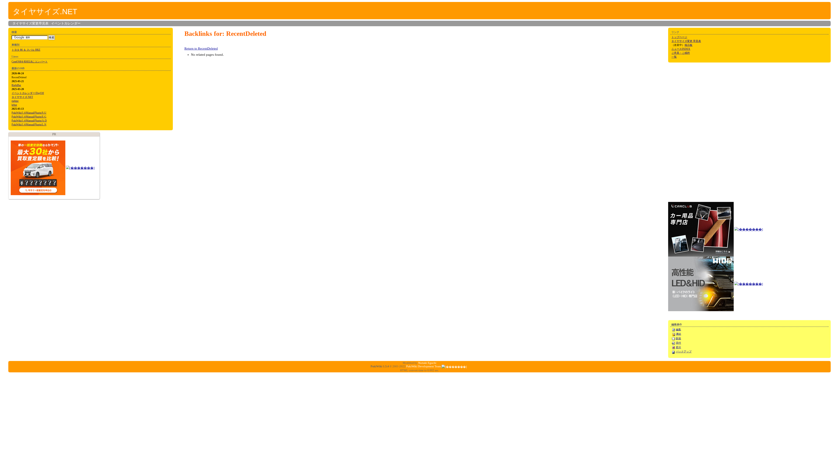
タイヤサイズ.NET (45, 11)
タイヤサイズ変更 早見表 (686, 41)
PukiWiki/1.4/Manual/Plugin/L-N (29, 124)
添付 (678, 342)
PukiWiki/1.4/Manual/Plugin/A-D (29, 120)
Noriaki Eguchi (427, 362)
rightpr (15, 100)
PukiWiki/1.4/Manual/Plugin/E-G (29, 116)
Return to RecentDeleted (201, 48)
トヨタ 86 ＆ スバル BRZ (26, 49)
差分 (678, 347)
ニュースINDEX (680, 48)
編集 (678, 329)
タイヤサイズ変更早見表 (30, 23)
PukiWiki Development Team (423, 366)
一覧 (674, 56)
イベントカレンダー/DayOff (28, 93)
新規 (678, 338)
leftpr (14, 104)
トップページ (679, 37)
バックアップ (684, 351)
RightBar (16, 85)
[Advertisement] (685, 131)
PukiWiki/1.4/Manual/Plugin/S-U (29, 112)
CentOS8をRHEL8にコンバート (30, 61)
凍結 (678, 333)
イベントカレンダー (66, 23)
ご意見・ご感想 (680, 52)
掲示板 (688, 45)
